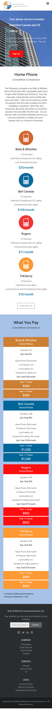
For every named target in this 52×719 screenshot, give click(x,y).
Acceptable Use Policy (26, 690)
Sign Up (16, 53)
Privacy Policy (26, 684)
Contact (26, 653)
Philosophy (26, 644)
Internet (26, 666)
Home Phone (26, 669)
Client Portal (26, 650)
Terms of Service (26, 687)
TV (26, 672)
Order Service (26, 305)
